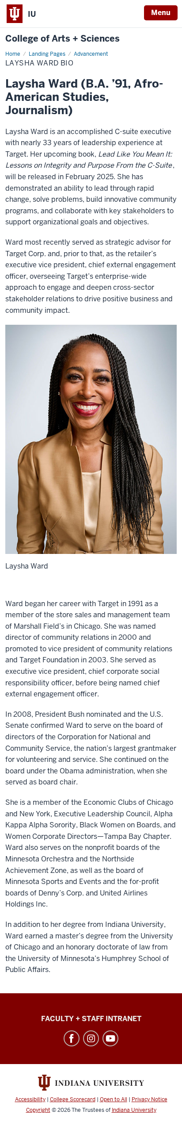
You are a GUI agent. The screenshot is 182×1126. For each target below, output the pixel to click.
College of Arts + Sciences (62, 39)
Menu (161, 12)
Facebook (72, 1038)
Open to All (113, 1099)
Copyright (38, 1110)
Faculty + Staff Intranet (91, 1018)
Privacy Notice (149, 1099)
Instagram (91, 1038)
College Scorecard (72, 1099)
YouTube (110, 1038)
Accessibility (30, 1099)
